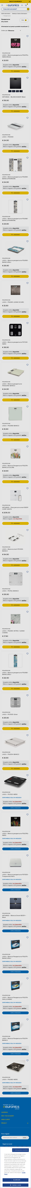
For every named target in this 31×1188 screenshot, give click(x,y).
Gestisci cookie (16, 1185)
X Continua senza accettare (20, 1150)
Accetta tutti (16, 1180)
